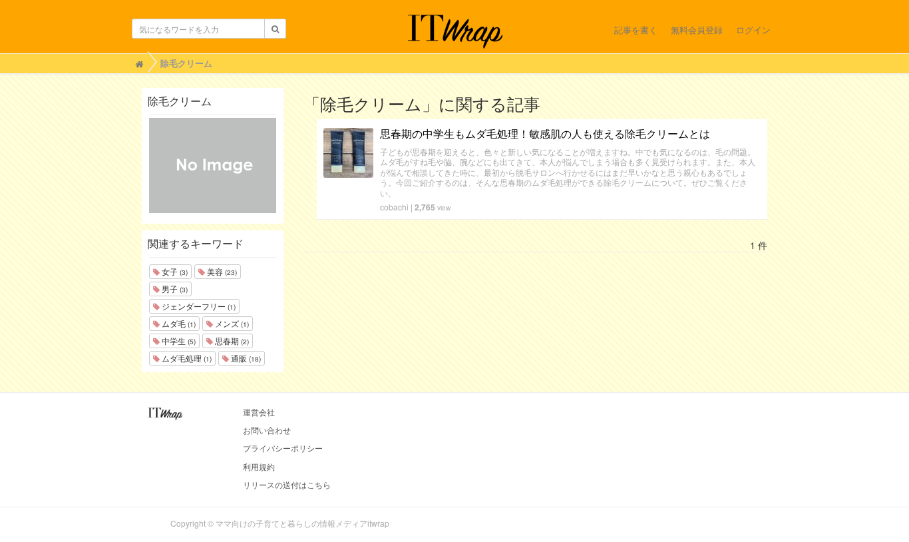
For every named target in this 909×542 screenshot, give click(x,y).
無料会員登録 (697, 29)
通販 (245, 358)
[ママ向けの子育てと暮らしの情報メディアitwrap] (454, 31)
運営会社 (259, 411)
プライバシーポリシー (283, 447)
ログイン (753, 29)
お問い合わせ (267, 429)
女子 (174, 271)
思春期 (231, 340)
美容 (221, 271)
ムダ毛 (178, 323)
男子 (174, 288)
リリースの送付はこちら (287, 484)
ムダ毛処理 (186, 358)
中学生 (178, 340)
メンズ (231, 323)
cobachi (394, 206)
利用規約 (259, 466)
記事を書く (635, 29)
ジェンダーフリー (198, 306)
